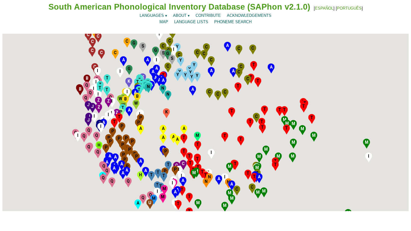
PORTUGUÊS (349, 8)
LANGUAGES (153, 15)
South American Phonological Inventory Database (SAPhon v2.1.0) (179, 6)
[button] (229, 192)
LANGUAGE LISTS (191, 22)
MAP (163, 22)
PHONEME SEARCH (233, 22)
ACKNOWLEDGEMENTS (249, 15)
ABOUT (181, 15)
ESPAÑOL (324, 8)
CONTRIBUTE (208, 15)
